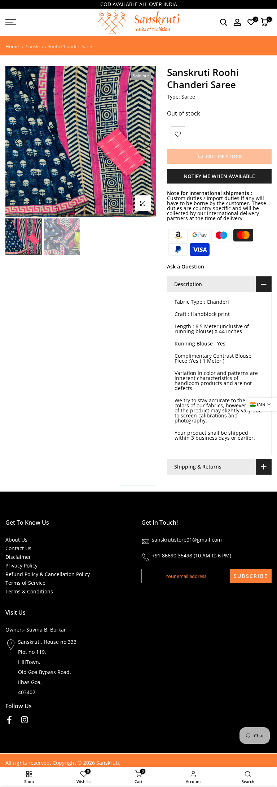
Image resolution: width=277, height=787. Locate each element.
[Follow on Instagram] (24, 720)
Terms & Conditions (29, 591)
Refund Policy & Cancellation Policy (47, 574)
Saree (188, 96)
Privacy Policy (21, 565)
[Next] (143, 141)
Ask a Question (185, 266)
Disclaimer (18, 556)
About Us (16, 539)
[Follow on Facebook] (9, 720)
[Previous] (18, 141)
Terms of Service (25, 582)
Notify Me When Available (219, 176)
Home (12, 46)
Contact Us (18, 548)
